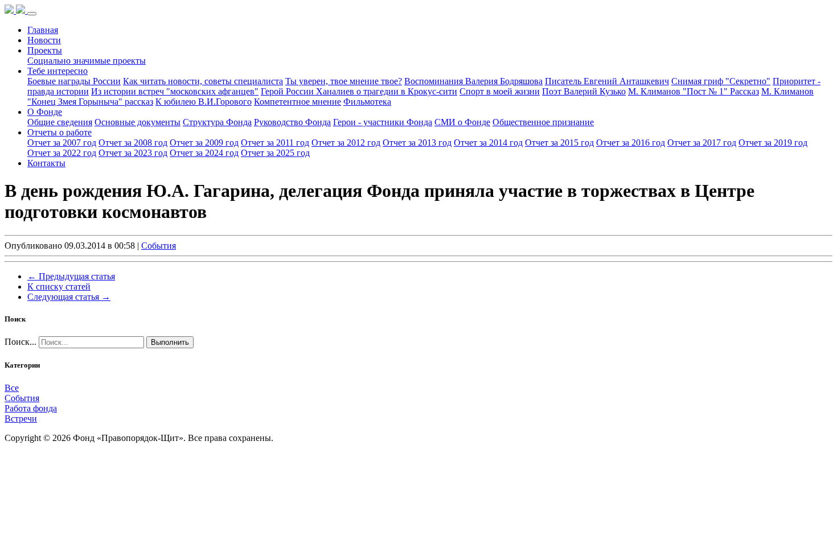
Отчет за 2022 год (61, 153)
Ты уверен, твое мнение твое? (343, 81)
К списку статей (59, 286)
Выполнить (170, 342)
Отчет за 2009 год (204, 142)
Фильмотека (367, 101)
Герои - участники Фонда (382, 122)
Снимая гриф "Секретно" (720, 81)
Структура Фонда (217, 122)
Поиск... (20, 342)
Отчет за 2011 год (275, 142)
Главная (42, 30)
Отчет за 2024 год (204, 153)
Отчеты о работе (59, 132)
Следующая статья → (68, 297)
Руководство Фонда (292, 122)
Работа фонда (31, 408)
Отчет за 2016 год (630, 142)
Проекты (44, 50)
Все (12, 388)
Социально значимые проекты (86, 60)
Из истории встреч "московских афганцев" (175, 91)
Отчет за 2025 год (275, 153)
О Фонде (44, 112)
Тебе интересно (57, 71)
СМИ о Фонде (462, 122)
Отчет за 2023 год (133, 153)
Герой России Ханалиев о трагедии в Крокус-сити (359, 91)
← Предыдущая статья (71, 276)
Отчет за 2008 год (133, 142)
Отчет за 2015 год (559, 142)
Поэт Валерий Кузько (584, 91)
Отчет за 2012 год (345, 142)
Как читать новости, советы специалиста (203, 81)
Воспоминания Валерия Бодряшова (473, 81)
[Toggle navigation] (31, 13)
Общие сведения (59, 122)
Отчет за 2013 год (417, 142)
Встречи (21, 418)
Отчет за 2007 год (61, 142)
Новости (44, 40)
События (158, 245)
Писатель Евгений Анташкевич (607, 81)
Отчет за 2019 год (772, 142)
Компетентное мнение (297, 101)
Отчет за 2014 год (488, 142)
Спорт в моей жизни (499, 91)
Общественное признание (543, 122)
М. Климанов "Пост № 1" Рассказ (693, 91)
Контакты (46, 163)
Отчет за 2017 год (701, 142)
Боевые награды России (74, 81)
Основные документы (137, 122)
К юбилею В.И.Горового (203, 101)
